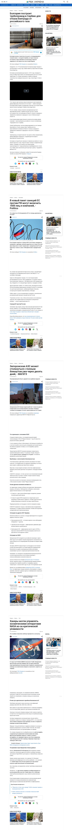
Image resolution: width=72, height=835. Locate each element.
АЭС (34, 586)
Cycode (20, 673)
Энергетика (21, 363)
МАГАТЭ (20, 586)
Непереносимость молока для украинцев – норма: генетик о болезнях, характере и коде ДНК (53, 652)
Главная (11, 10)
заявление (36, 413)
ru (6, 1)
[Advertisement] (26, 262)
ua (2, 1)
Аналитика (20, 5)
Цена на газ (17, 168)
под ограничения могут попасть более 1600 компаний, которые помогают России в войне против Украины (26, 318)
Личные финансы (38, 7)
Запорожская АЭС (13, 586)
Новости (13, 5)
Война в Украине (34, 333)
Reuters (35, 64)
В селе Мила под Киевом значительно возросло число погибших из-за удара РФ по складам (53, 27)
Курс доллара (26, 7)
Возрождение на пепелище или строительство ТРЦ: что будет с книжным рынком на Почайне (53, 51)
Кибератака (16, 807)
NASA (11, 807)
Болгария (12, 168)
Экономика (32, 7)
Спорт (42, 5)
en (4, 1)
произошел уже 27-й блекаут (32, 559)
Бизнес (33, 5)
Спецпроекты (57, 5)
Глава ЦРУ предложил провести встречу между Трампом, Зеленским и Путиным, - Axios (53, 247)
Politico (35, 252)
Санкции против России (25, 333)
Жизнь (37, 5)
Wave (46, 5)
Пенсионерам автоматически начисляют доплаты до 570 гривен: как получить (53, 252)
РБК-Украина (22, 64)
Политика (27, 5)
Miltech (47, 7)
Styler (50, 5)
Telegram (29, 153)
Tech (43, 7)
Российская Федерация (14, 333)
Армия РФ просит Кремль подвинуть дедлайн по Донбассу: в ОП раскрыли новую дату (53, 257)
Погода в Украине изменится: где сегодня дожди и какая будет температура (52, 242)
